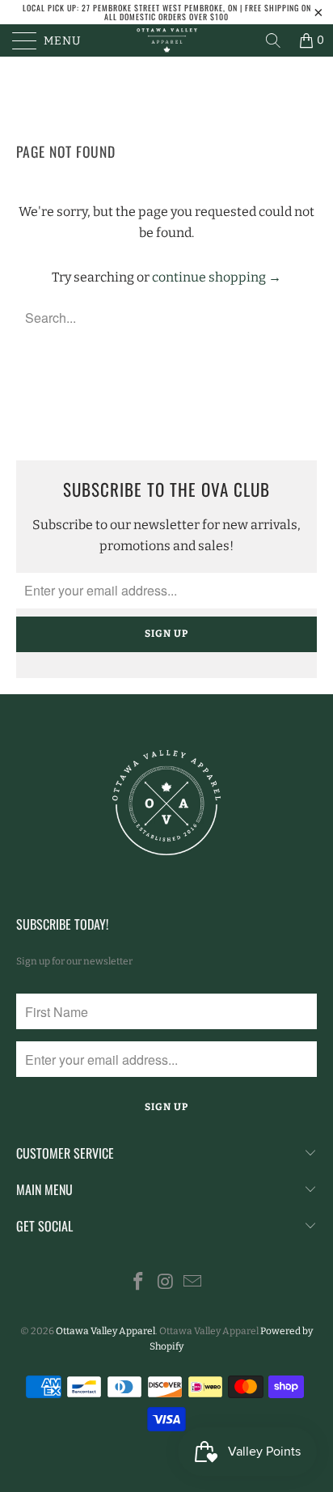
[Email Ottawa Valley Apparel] (193, 1283)
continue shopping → (216, 277)
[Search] (273, 40)
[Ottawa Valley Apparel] (166, 40)
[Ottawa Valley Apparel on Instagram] (166, 1283)
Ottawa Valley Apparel (105, 1331)
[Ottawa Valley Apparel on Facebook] (138, 1283)
